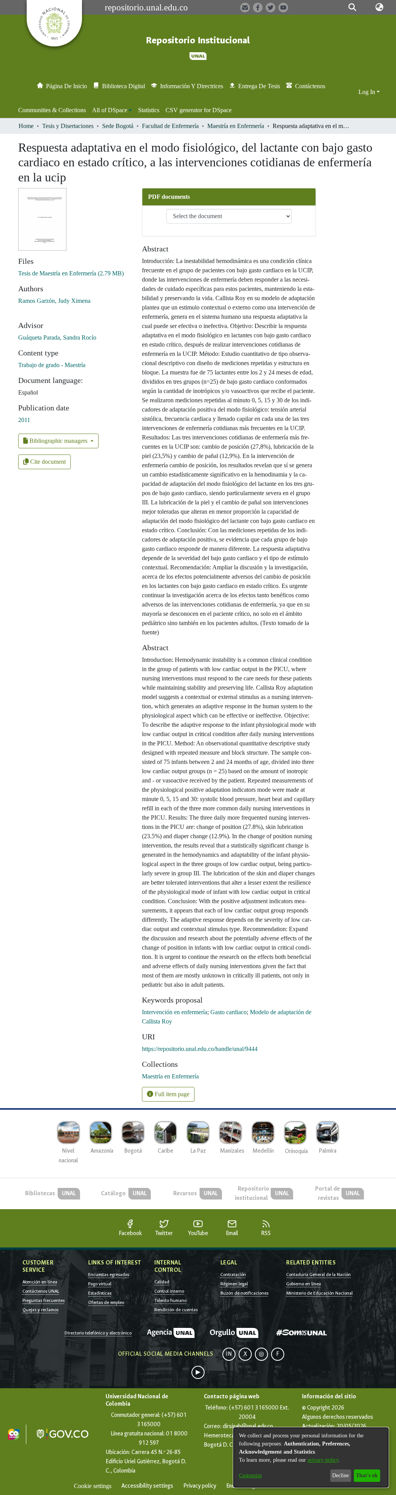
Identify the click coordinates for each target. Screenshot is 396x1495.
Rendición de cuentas (176, 1310)
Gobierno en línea (303, 1284)
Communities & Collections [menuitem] (52, 110)
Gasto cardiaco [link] (228, 1012)
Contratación (233, 1274)
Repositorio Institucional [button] (198, 40)
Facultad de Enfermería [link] (170, 126)
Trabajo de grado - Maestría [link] (51, 365)
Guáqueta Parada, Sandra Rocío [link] (57, 337)
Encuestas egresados (108, 1274)
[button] (352, 7)
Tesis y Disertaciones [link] (68, 126)
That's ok (367, 1475)
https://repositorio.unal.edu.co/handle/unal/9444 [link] (200, 1049)
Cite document (47, 461)
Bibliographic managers (58, 440)
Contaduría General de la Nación (318, 1274)
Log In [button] (367, 92)
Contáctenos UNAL (40, 1291)
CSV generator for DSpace (199, 110)
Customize (250, 1475)
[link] (71, 273)
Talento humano (170, 1300)
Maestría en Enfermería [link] (235, 126)
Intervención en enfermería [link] (174, 1012)
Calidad (161, 1282)
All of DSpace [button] (109, 110)
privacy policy (322, 1460)
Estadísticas (99, 1293)
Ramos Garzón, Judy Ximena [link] (54, 300)
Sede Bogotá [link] (117, 126)
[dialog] (311, 1457)
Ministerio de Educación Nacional (319, 1293)
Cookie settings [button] (92, 1486)
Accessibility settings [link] (147, 1486)
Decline (340, 1475)
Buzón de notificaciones (244, 1293)
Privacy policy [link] (199, 1486)
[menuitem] (112, 110)
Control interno (169, 1291)
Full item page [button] (171, 1094)
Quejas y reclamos (40, 1310)
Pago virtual (99, 1284)
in (229, 1354)
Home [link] (26, 126)
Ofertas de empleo (106, 1302)
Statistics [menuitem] (148, 110)
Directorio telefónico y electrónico (98, 1333)
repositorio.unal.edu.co (146, 7)
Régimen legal (234, 1284)
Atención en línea (39, 1282)
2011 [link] (24, 420)
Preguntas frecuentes (43, 1300)
